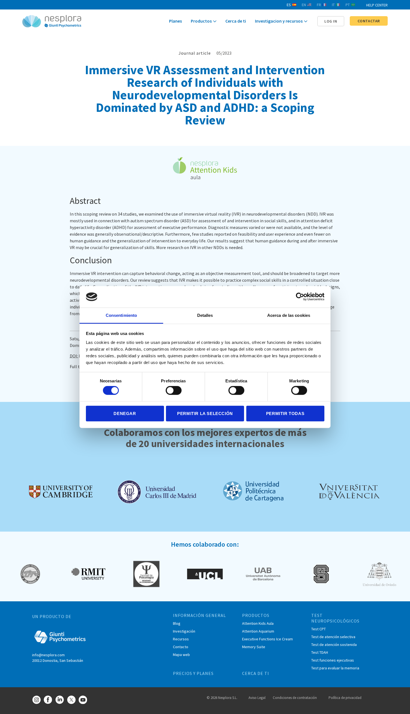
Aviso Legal (257, 697)
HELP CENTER (377, 5)
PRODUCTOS (255, 615)
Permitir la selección (205, 413)
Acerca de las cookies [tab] (288, 315)
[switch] (174, 390)
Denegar (125, 413)
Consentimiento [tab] (121, 315)
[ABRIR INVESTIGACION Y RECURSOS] (305, 21)
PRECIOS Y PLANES (193, 673)
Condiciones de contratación (295, 697)
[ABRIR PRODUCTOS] (214, 21)
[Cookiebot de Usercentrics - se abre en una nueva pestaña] (300, 297)
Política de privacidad (345, 697)
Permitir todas (285, 413)
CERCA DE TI (255, 673)
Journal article (195, 53)
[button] (330, 21)
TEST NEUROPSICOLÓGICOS (335, 618)
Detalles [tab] (205, 315)
